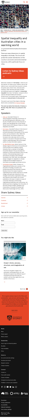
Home (2, 30)
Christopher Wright (8, 164)
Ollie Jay (5, 117)
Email (2, 224)
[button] (24, 2)
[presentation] (14, 262)
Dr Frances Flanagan (19, 103)
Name (2, 220)
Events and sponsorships (18, 30)
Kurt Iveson (6, 129)
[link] (14, 331)
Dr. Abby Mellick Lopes (8, 144)
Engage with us (7, 30)
